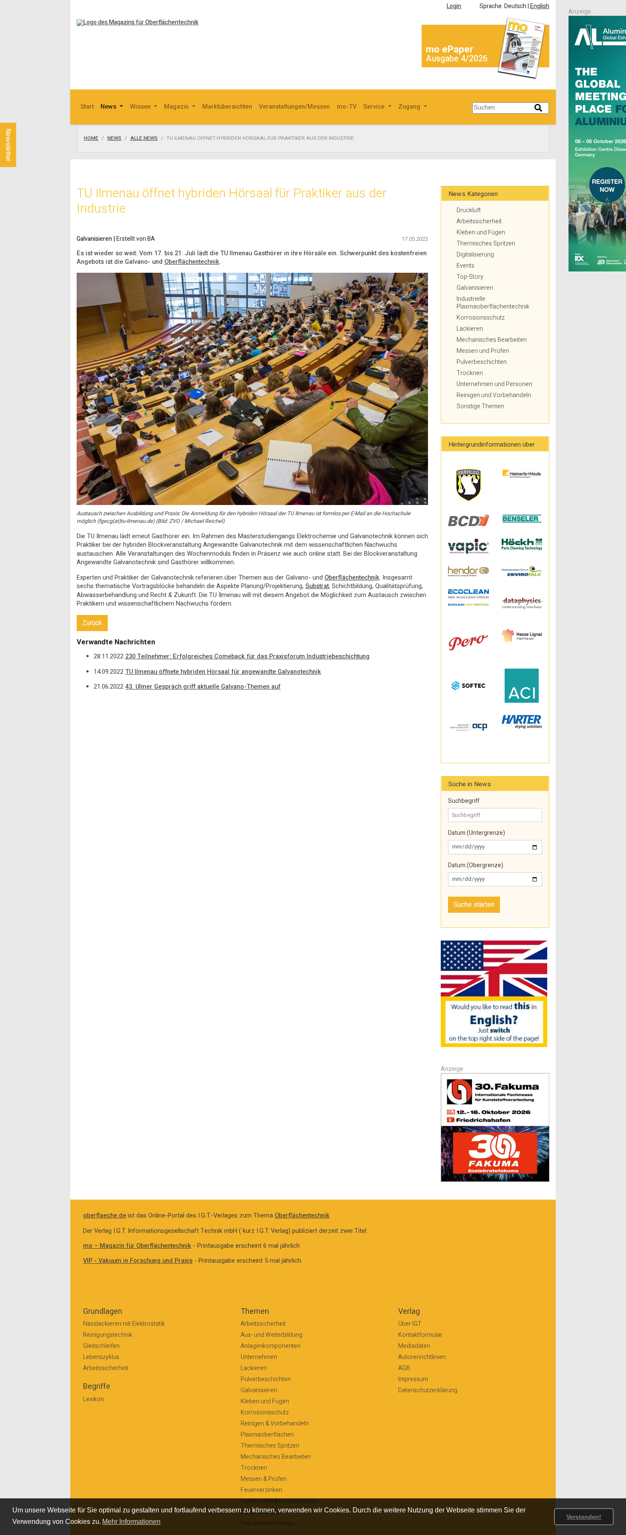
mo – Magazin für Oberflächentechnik (137, 1245)
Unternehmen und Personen (494, 384)
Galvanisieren (475, 287)
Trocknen (470, 373)
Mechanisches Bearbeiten (492, 339)
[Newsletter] (22, 115)
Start (87, 106)
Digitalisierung (475, 254)
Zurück (92, 623)
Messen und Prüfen (483, 350)
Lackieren (470, 328)
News (114, 138)
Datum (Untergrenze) (476, 833)
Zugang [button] (410, 106)
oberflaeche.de (104, 1215)
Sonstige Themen (480, 406)
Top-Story (470, 276)
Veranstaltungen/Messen (294, 106)
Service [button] (374, 106)
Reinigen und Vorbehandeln (494, 395)
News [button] (109, 106)
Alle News (144, 138)
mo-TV (346, 106)
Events (465, 265)
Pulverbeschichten (482, 362)
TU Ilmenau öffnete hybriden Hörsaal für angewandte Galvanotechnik (223, 671)
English (539, 6)
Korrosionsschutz (481, 317)
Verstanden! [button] (583, 1516)
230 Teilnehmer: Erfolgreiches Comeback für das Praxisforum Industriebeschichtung (247, 656)
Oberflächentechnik (191, 261)
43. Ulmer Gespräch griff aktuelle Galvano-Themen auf (203, 686)
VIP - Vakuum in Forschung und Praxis (137, 1260)
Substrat (317, 586)
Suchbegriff (464, 801)
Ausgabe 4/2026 (457, 58)
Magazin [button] (177, 106)
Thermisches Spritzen (486, 243)
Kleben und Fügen (481, 232)
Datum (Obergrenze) (475, 865)
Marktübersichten (227, 106)
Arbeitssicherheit (479, 221)
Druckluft (469, 210)
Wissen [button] (141, 106)
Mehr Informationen (131, 1521)
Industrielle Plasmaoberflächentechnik (493, 302)
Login (454, 6)
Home (91, 138)
